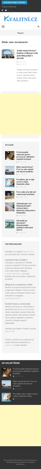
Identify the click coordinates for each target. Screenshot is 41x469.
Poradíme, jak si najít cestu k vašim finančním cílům (25, 181)
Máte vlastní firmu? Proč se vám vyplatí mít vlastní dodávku (24, 169)
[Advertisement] (20, 114)
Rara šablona (21, 462)
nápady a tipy (28, 252)
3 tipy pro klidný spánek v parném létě (15, 7)
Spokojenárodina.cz (13, 298)
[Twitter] (6, 10)
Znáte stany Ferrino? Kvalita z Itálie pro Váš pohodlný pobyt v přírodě (27, 54)
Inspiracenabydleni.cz (13, 274)
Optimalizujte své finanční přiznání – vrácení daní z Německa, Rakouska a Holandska (25, 208)
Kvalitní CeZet (22, 460)
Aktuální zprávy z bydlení (14, 2)
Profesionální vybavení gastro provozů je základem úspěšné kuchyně (25, 155)
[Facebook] (2, 10)
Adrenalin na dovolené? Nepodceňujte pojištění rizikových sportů (24, 225)
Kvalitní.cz (22, 64)
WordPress (20, 464)
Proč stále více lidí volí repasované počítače (26, 193)
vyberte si (9, 345)
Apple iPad (9, 331)
